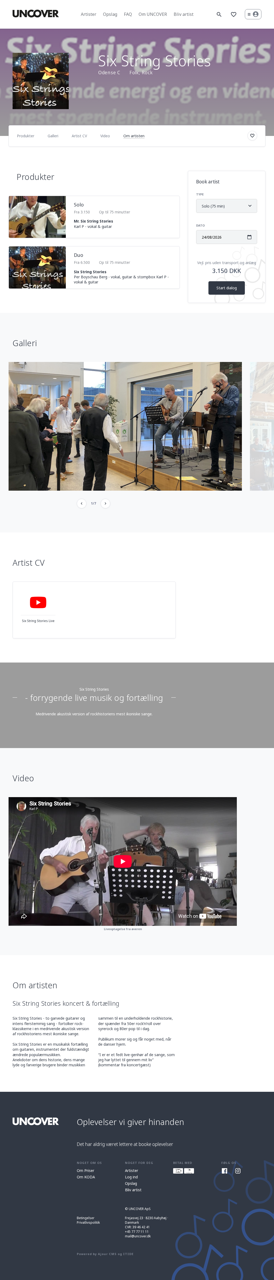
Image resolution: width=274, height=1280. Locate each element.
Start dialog (226, 287)
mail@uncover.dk (138, 1236)
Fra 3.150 (82, 211)
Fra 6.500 (82, 262)
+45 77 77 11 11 (137, 1231)
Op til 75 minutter (114, 211)
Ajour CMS (107, 1254)
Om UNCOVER (153, 14)
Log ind (131, 1176)
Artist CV (79, 135)
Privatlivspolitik (88, 1222)
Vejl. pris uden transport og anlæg (226, 262)
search (219, 14)
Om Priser (85, 1170)
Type (200, 194)
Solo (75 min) (220, 208)
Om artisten (133, 135)
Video (105, 135)
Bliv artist (183, 14)
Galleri (53, 135)
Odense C (109, 72)
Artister (88, 14)
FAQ (128, 14)
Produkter (25, 135)
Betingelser (85, 1218)
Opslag (110, 14)
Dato (200, 225)
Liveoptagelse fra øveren (123, 929)
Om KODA (86, 1176)
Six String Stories (94, 689)
